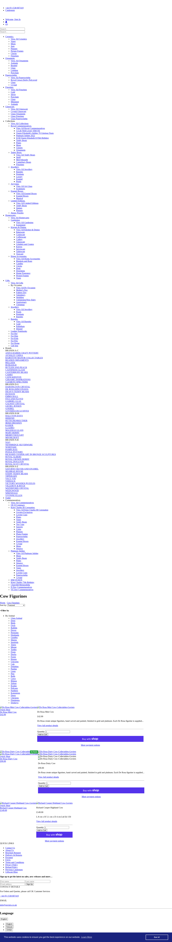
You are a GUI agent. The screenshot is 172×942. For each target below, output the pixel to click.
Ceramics (9, 36)
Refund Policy (11, 867)
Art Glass (15, 184)
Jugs (13, 46)
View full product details (47, 725)
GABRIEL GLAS (13, 401)
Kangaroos (15, 693)
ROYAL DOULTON (14, 461)
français (9, 927)
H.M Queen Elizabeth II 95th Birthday (32, 138)
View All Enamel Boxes (26, 193)
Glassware (10, 106)
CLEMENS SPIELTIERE (16, 382)
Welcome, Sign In (13, 19)
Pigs (12, 674)
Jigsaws (19, 548)
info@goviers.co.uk (8, 905)
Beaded (14, 65)
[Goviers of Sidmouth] (86, 15)
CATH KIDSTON (13, 377)
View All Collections (19, 123)
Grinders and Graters (25, 244)
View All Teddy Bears (25, 155)
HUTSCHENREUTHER (16, 420)
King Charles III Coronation (23, 507)
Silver (13, 94)
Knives (19, 247)
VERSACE (10, 481)
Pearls (18, 181)
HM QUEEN (16, 580)
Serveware (20, 249)
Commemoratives (13, 500)
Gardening (15, 220)
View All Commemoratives (22, 503)
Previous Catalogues (14, 869)
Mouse (14, 647)
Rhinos (14, 681)
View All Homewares (20, 218)
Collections (10, 121)
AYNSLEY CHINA (14, 355)
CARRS (9, 375)
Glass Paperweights (19, 119)
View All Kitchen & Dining (28, 230)
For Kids (14, 338)
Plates (18, 143)
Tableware (20, 251)
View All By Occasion (25, 288)
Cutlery (19, 239)
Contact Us (10, 848)
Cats (13, 664)
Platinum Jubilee (18, 551)
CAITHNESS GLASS (15, 370)
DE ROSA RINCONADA (16, 389)
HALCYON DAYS (14, 416)
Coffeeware (21, 237)
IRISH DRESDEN (13, 423)
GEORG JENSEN (13, 406)
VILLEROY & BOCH (15, 486)
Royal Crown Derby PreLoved (24, 80)
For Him (14, 336)
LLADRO (9, 428)
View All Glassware (19, 109)
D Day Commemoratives (21, 587)
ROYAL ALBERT (13, 457)
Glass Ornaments (18, 114)
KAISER (9, 425)
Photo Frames (22, 534)
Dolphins (15, 666)
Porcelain (15, 73)
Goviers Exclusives (24, 512)
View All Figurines (19, 90)
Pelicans (14, 688)
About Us (9, 850)
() (6, 24)
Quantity (41, 731)
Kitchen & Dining (19, 227)
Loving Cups (21, 515)
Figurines (15, 56)
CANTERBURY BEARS (16, 372)
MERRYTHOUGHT (14, 435)
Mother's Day (22, 290)
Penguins (15, 633)
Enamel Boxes (17, 191)
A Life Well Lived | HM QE (28, 131)
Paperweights (11, 75)
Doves (13, 630)
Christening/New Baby (26, 300)
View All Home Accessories (28, 259)
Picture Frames (17, 51)
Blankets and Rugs (24, 261)
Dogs (13, 620)
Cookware (20, 234)
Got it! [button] (157, 937)
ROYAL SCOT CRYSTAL (17, 464)
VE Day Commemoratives (22, 589)
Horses (14, 659)
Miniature (15, 102)
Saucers (19, 527)
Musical (19, 198)
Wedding (20, 297)
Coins (18, 529)
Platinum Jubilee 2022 (25, 135)
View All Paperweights (20, 77)
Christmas (20, 304)
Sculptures (20, 189)
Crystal (14, 85)
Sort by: (3, 605)
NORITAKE (11, 447)
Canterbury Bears (23, 162)
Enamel (19, 179)
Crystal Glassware (18, 111)
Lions (13, 671)
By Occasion (16, 285)
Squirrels (14, 642)
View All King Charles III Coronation (32, 510)
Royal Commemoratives (21, 126)
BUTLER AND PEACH (16, 367)
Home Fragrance (23, 273)
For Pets (14, 341)
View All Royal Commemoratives (30, 128)
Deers (13, 695)
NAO (7, 442)
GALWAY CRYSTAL (15, 404)
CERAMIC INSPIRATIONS (18, 379)
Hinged (19, 329)
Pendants (20, 174)
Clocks (14, 53)
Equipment (20, 225)
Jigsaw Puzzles (17, 213)
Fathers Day (21, 292)
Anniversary (21, 302)
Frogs (13, 652)
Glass (13, 68)
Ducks (13, 654)
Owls (13, 625)
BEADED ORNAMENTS (17, 360)
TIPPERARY (11, 476)
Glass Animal (16, 618)
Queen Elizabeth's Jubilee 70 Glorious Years (35, 133)
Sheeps (14, 640)
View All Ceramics (19, 39)
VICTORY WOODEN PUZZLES (20, 483)
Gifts (7, 280)
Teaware (19, 254)
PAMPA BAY (11, 449)
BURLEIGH (11, 365)
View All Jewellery (24, 169)
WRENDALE (11, 493)
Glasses (19, 148)
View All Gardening (24, 222)
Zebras (14, 683)
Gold (13, 92)
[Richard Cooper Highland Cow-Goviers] (54, 803)
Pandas (14, 669)
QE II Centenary (18, 505)
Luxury (19, 176)
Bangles (19, 172)
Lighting (14, 70)
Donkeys (14, 703)
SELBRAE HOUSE (14, 471)
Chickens (15, 698)
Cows (13, 678)
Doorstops (20, 271)
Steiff (18, 157)
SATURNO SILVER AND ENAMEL (22, 469)
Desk (18, 268)
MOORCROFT (12, 437)
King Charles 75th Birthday (22, 582)
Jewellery (15, 167)
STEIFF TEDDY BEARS (16, 474)
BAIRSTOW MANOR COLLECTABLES (24, 358)
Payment (9, 857)
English (4, 919)
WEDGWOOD (12, 490)
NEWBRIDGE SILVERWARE (19, 445)
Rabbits (14, 628)
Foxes (13, 657)
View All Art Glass (24, 186)
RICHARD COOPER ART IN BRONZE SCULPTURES (30, 454)
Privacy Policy (11, 865)
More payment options (90, 745)
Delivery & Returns (13, 855)
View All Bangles (23, 321)
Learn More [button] (86, 937)
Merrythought (22, 160)
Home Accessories (19, 256)
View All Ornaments (19, 61)
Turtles (14, 649)
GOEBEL (9, 408)
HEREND (9, 418)
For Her (14, 333)
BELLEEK (10, 362)
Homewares (10, 215)
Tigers (13, 645)
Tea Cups (20, 524)
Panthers (14, 690)
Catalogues (10, 10)
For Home (15, 343)
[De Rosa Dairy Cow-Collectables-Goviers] (91, 751)
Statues (19, 208)
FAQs (7, 860)
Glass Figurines (17, 116)
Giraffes (14, 637)
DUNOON (10, 394)
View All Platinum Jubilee (27, 553)
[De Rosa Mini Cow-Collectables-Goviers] (90, 707)
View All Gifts (17, 283)
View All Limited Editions (27, 203)
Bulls (13, 676)
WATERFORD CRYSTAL (17, 488)
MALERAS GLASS (14, 430)
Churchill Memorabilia (20, 585)
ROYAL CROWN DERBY (17, 459)
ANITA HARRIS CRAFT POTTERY (22, 353)
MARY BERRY (12, 432)
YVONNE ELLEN (13, 495)
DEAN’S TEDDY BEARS (17, 391)
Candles (19, 263)
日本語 (9, 930)
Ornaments (10, 58)
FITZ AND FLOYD (14, 399)
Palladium (20, 326)
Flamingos (15, 700)
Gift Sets (14, 346)
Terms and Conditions (14, 862)
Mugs (13, 44)
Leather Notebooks (19, 331)
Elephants (15, 635)
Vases (13, 41)
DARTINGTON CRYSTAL (17, 387)
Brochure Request (13, 853)
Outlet (8, 498)
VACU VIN (10, 478)
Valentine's (20, 295)
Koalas (14, 686)
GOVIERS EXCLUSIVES (17, 411)
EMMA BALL (11, 396)
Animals (14, 63)
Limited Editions (18, 201)
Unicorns (15, 662)
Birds (13, 623)
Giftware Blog (11, 872)
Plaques (14, 48)
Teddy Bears (21, 140)
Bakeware (20, 232)
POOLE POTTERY (14, 452)
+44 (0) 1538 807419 (14, 8)
